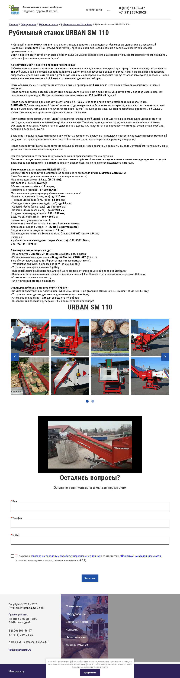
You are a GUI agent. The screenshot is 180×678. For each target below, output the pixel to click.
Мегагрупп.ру (16, 671)
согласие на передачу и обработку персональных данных (66, 556)
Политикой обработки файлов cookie (90, 667)
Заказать (89, 578)
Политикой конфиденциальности (141, 556)
